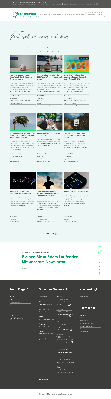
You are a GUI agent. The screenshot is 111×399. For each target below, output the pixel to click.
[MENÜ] (99, 246)
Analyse (39, 219)
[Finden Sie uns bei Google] (21, 318)
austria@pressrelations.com (65, 314)
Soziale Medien (81, 100)
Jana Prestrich (41, 98)
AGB (81, 318)
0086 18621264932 (64, 350)
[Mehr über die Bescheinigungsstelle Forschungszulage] (20, 330)
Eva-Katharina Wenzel (16, 156)
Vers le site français (62, 342)
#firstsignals (13, 103)
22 (58, 52)
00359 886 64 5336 (64, 360)
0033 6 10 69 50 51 (64, 337)
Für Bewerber (43, 379)
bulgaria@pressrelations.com (65, 362)
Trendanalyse (90, 14)
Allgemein (39, 100)
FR (102, 12)
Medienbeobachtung (56, 14)
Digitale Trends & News (16, 100)
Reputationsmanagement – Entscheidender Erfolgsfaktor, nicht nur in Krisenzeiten (48, 194)
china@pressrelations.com (64, 352)
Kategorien (36, 47)
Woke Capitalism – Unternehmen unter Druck (49, 134)
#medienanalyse (14, 161)
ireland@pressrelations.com (65, 372)
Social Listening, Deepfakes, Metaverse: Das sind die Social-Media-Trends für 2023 (75, 77)
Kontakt (96, 12)
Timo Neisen (13, 98)
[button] (99, 263)
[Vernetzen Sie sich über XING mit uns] (15, 318)
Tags (47, 47)
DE (99, 12)
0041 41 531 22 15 (63, 299)
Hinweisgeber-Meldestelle (88, 329)
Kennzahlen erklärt (16, 302)
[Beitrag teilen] (49, 105)
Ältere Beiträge (48, 233)
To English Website (62, 329)
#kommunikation (41, 161)
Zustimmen (57, 4)
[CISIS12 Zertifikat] (27, 330)
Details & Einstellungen (71, 4)
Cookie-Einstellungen (86, 326)
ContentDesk (80, 14)
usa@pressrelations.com (64, 327)
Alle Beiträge (26, 47)
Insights (99, 14)
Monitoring (26, 100)
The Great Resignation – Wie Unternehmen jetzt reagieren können (74, 135)
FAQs (11, 299)
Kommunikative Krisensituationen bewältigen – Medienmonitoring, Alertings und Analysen (22, 135)
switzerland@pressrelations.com (66, 302)
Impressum (83, 315)
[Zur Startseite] (26, 15)
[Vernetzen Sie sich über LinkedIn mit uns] (11, 318)
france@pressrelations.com (64, 339)
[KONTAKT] (99, 253)
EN (101, 12)
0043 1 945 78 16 (63, 312)
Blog (86, 12)
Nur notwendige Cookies (87, 4)
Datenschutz (84, 320)
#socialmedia (67, 103)
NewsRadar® (43, 14)
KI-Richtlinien (84, 332)
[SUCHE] (99, 249)
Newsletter (90, 12)
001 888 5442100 (63, 324)
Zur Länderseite (61, 304)
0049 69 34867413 (46, 326)
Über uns (105, 15)
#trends (19, 103)
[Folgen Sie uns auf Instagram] (18, 318)
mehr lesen (26, 91)
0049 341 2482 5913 (46, 334)
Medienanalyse (69, 14)
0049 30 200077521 (47, 319)
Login (105, 12)
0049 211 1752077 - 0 (47, 312)
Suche (12, 297)
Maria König (13, 216)
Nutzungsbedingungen (87, 323)
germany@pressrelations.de (48, 339)
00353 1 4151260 (63, 370)
